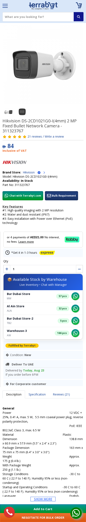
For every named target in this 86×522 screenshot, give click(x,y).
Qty (5, 261)
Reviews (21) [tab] (61, 394)
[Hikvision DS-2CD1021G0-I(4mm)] (43, 66)
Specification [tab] (37, 394)
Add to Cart (43, 509)
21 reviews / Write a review (46, 136)
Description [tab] (14, 394)
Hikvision (30, 172)
